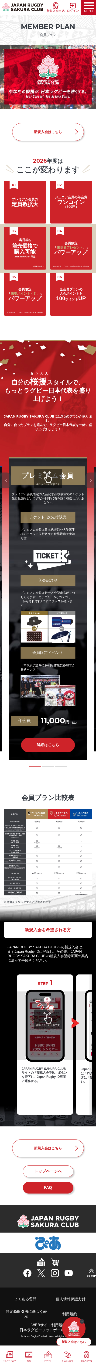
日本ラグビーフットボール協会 (46, 1330)
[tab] (35, 766)
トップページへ (48, 1171)
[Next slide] (90, 480)
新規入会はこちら (48, 132)
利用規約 (69, 1314)
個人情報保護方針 (71, 1299)
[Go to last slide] (5, 480)
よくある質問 (25, 1299)
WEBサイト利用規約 (48, 1325)
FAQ (48, 1187)
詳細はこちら (48, 745)
